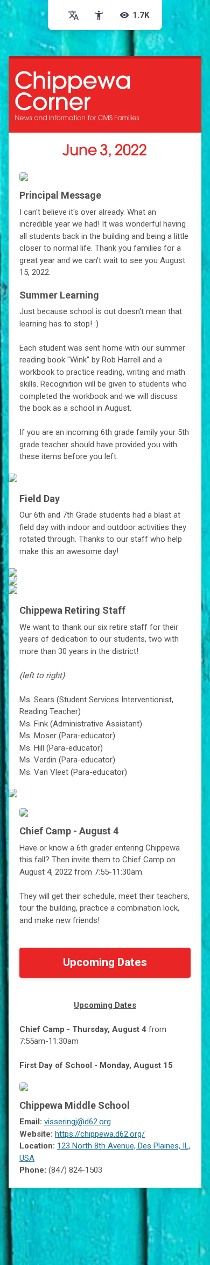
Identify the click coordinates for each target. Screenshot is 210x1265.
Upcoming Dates (105, 962)
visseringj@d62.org (77, 1121)
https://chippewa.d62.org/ (100, 1134)
